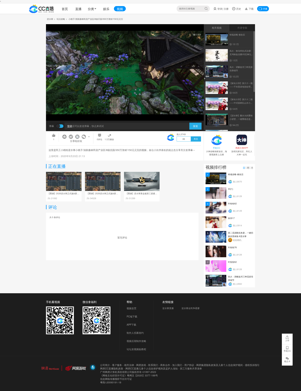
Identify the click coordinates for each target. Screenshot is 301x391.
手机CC (287, 350)
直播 (78, 8)
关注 (196, 139)
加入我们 (177, 365)
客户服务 (117, 365)
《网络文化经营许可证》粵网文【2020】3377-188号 (129, 375)
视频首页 (131, 308)
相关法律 (129, 365)
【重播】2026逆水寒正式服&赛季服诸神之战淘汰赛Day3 (74, 193)
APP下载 (131, 324)
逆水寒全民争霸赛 (191, 308)
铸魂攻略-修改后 (235, 174)
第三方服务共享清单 (191, 368)
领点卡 (287, 361)
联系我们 (153, 365)
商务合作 (165, 365)
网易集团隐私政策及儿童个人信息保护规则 (219, 365)
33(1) (230, 188)
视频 (120, 8)
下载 (251, 8)
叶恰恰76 (232, 247)
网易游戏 (141, 365)
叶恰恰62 (232, 261)
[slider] (125, 112)
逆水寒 (50, 18)
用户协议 (189, 365)
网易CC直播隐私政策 (111, 368)
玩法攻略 (61, 18)
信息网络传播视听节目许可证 (116, 379)
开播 (265, 8)
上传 (287, 340)
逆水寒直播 (168, 308)
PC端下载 (132, 316)
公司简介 (105, 365)
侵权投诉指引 (252, 365)
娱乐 (106, 8)
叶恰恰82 (232, 203)
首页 (65, 8)
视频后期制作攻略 (136, 341)
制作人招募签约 (135, 333)
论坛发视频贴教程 (136, 349)
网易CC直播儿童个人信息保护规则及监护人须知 (151, 368)
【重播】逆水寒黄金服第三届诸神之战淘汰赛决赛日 (150, 193)
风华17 (231, 218)
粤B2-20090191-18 (110, 382)
